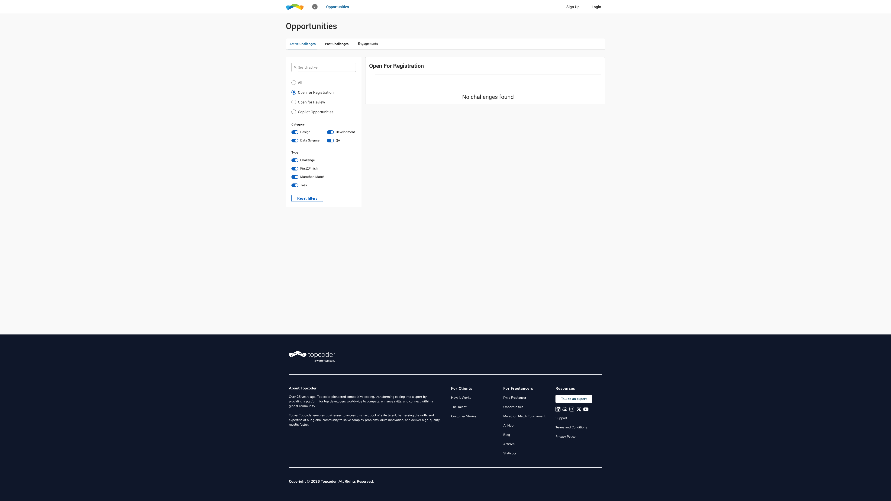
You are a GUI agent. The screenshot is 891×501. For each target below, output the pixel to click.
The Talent (459, 407)
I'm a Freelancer (514, 397)
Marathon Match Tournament (524, 416)
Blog (506, 435)
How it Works (461, 397)
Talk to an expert (574, 399)
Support (561, 418)
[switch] (305, 132)
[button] (315, 7)
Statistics (510, 453)
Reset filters (307, 198)
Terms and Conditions (571, 427)
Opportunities (337, 6)
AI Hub (508, 425)
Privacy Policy (565, 436)
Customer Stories (463, 416)
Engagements (368, 44)
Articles (508, 444)
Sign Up (573, 6)
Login (596, 6)
